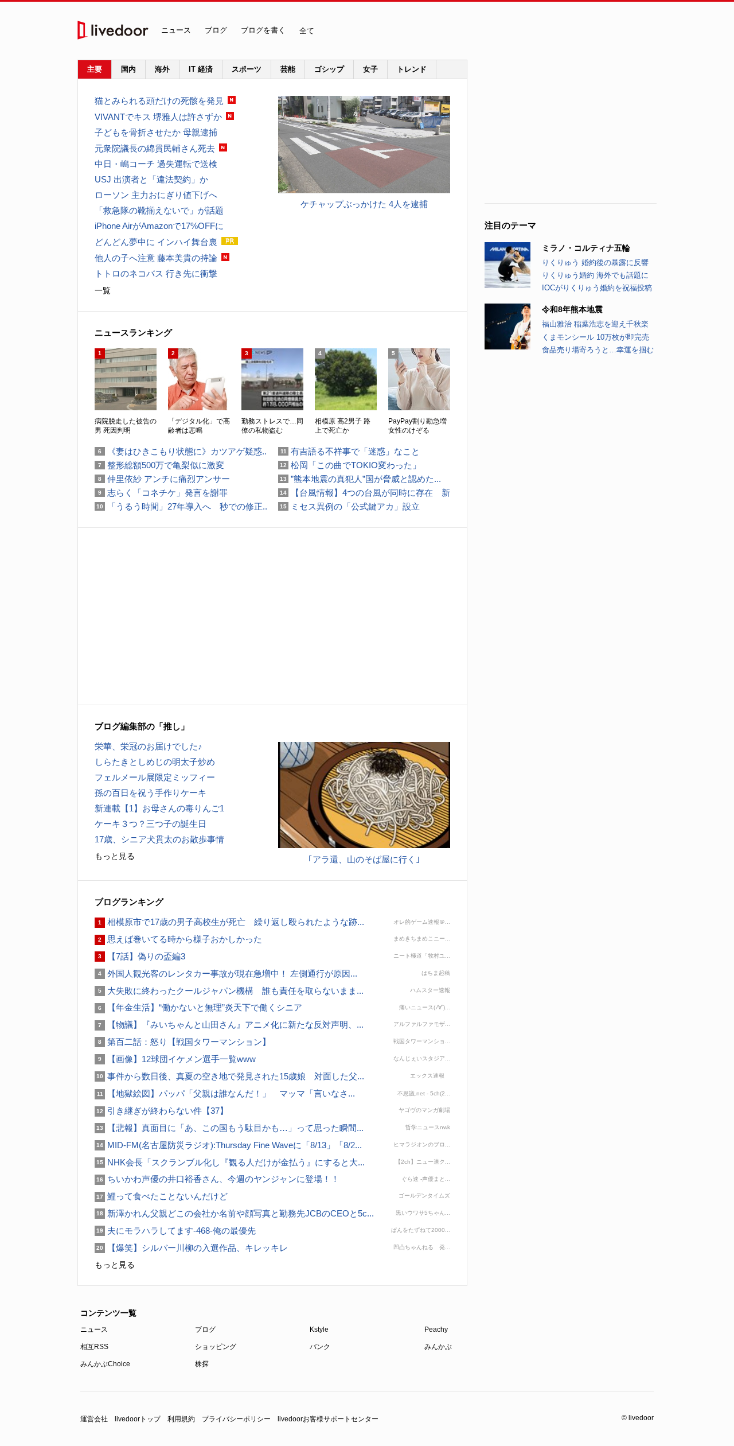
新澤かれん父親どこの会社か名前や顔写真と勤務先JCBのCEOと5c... (234, 1213)
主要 (94, 69)
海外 (162, 69)
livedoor (113, 30)
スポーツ (246, 69)
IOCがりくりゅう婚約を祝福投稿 (597, 287)
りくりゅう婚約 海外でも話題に (595, 275)
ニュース (176, 30)
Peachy (436, 1330)
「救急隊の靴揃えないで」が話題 (159, 210)
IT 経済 (201, 69)
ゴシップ (329, 69)
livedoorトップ (138, 1419)
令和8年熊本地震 (572, 309)
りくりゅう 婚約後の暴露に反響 (595, 262)
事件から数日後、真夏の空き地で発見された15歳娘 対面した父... (229, 1076)
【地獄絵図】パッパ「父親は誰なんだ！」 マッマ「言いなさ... (225, 1093)
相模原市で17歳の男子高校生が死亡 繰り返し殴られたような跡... (229, 922)
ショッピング (215, 1347)
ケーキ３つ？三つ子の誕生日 (150, 824)
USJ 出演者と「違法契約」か (151, 179)
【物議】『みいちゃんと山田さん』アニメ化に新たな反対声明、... (229, 1024)
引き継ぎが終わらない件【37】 (161, 1110)
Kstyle (319, 1330)
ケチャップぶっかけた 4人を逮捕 (364, 204)
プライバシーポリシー (236, 1419)
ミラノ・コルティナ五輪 (586, 247)
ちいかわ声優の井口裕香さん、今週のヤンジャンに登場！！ (217, 1179)
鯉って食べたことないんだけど (161, 1196)
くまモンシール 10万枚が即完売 (595, 337)
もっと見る (115, 856)
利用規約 (181, 1419)
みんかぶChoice (105, 1364)
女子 (370, 69)
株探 (202, 1364)
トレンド (412, 69)
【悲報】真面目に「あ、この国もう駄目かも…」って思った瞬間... (229, 1128)
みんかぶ (438, 1347)
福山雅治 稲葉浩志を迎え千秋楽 (595, 324)
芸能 (287, 69)
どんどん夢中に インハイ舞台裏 (156, 242)
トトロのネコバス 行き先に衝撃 (156, 273)
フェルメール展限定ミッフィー (155, 777)
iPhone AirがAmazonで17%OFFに (159, 226)
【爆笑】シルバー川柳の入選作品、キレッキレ (191, 1247)
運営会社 (94, 1419)
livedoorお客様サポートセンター (328, 1419)
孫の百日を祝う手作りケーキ (150, 793)
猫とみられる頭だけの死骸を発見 (159, 101)
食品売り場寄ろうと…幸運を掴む (598, 349)
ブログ (216, 30)
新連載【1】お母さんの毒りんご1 (159, 808)
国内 (128, 69)
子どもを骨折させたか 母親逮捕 (156, 132)
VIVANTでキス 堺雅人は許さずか (158, 117)
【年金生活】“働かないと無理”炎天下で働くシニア (198, 1007)
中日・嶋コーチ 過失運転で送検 (156, 164)
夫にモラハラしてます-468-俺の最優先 (175, 1230)
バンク (320, 1347)
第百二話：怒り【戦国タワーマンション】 (183, 1041)
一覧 (103, 290)
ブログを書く (263, 30)
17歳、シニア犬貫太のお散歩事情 (159, 839)
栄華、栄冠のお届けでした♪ (148, 746)
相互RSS (94, 1347)
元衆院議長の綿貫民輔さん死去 (155, 148)
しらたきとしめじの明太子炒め (155, 762)
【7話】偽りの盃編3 (140, 956)
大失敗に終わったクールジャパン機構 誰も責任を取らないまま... (229, 990)
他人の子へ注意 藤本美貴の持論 (156, 258)
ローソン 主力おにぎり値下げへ (156, 195)
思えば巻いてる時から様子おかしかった (178, 939)
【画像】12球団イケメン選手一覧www (175, 1059)
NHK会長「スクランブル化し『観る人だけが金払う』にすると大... (230, 1162)
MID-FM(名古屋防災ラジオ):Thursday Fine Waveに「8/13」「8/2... (228, 1145)
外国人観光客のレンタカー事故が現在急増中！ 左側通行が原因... (226, 973)
